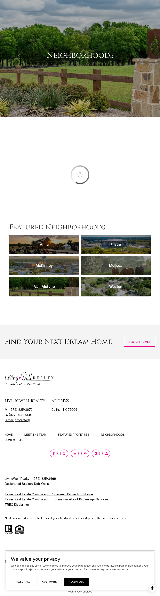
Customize (49, 581)
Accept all (76, 581)
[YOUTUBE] (85, 453)
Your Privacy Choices (80, 591)
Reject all (23, 581)
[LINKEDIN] (75, 453)
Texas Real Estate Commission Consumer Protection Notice (49, 494)
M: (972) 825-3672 (19, 410)
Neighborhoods (113, 434)
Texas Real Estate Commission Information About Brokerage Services (56, 499)
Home (9, 434)
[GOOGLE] (96, 453)
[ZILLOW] (106, 453)
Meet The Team (35, 434)
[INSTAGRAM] (64, 453)
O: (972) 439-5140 (18, 415)
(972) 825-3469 (44, 479)
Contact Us (14, 440)
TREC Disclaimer (17, 504)
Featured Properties (73, 434)
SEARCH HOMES (140, 341)
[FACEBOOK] (54, 453)
